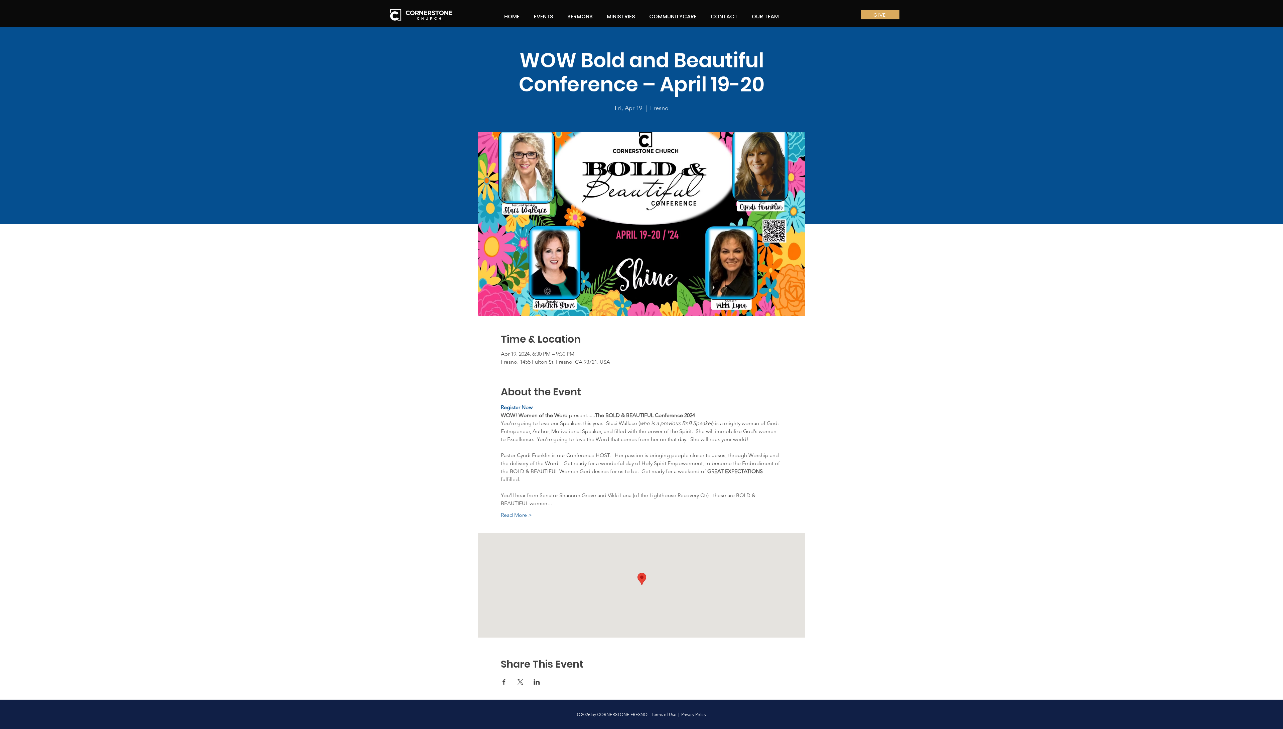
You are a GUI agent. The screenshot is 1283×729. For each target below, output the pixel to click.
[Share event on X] (520, 682)
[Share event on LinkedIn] (537, 682)
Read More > (516, 515)
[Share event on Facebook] (504, 682)
